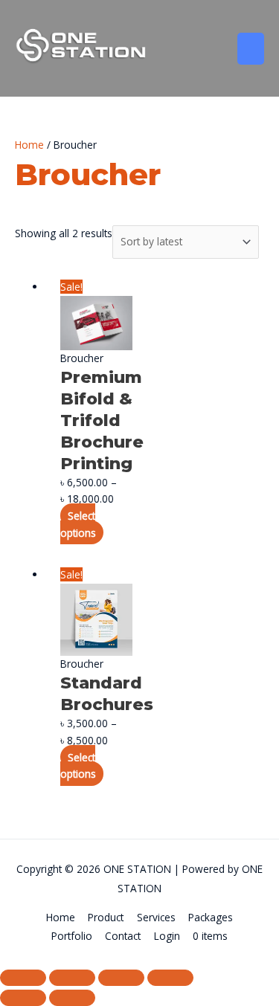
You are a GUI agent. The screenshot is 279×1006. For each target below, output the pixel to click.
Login (167, 936)
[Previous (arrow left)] (23, 998)
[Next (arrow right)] (72, 998)
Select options (78, 524)
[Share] (121, 978)
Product (106, 917)
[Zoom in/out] (23, 978)
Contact (123, 936)
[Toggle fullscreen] (72, 978)
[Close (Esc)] (170, 978)
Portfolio (71, 936)
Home (29, 145)
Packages (210, 917)
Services (156, 917)
